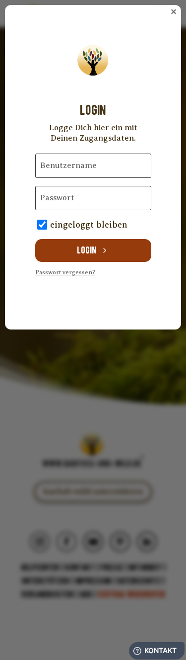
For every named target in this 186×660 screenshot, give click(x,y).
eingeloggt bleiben (88, 225)
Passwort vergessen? (65, 272)
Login (86, 250)
